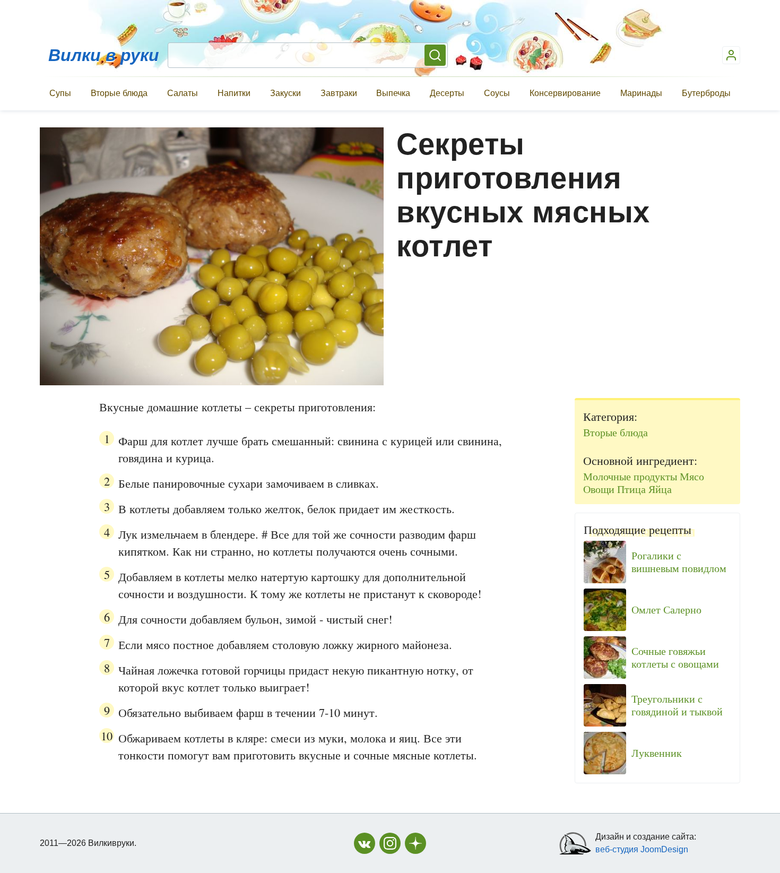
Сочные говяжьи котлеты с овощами (675, 657)
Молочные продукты (630, 476)
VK (364, 843)
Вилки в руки (103, 55)
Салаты (182, 93)
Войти (731, 55)
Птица (631, 489)
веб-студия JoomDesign (641, 849)
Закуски (285, 93)
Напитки (234, 93)
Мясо (692, 476)
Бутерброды (706, 93)
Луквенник (656, 753)
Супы (60, 93)
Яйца (660, 489)
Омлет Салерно (666, 609)
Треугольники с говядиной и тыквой (677, 705)
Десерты (447, 93)
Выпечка (393, 93)
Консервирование (565, 93)
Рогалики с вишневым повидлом (678, 562)
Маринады (641, 93)
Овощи (598, 489)
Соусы (497, 93)
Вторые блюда (119, 93)
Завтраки (338, 93)
